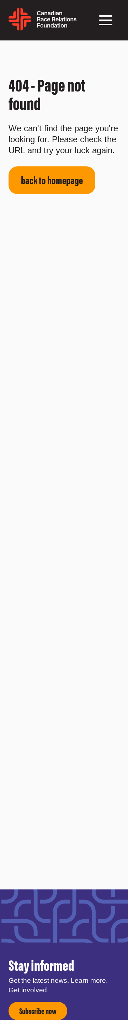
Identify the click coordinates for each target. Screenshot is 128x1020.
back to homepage (52, 179)
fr (79, 23)
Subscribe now (38, 1010)
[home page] (42, 28)
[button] (105, 20)
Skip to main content (19, 49)
